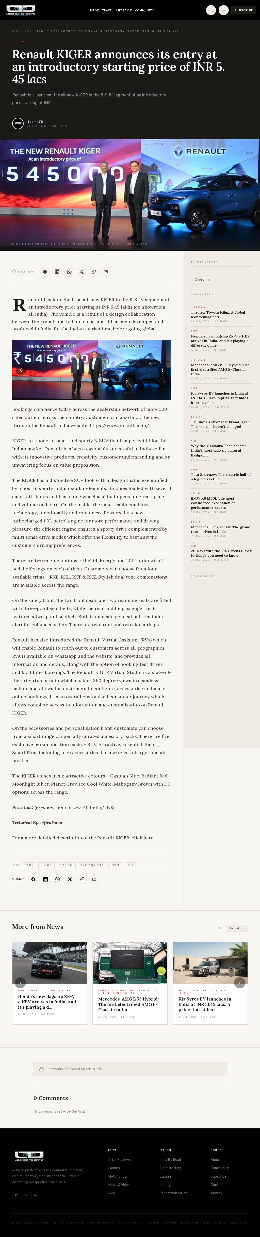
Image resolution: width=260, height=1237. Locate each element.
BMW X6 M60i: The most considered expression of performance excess (213, 503)
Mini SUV (66, 865)
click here (142, 838)
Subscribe (243, 10)
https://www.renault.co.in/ (119, 425)
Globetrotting (170, 1168)
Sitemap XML (239, 1223)
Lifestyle (124, 10)
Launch (46, 865)
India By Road (170, 1159)
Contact (217, 1185)
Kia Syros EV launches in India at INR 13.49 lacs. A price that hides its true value (219, 398)
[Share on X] (81, 272)
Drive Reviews (119, 1159)
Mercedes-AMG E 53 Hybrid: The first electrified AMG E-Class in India (220, 369)
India (29, 865)
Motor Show (117, 1176)
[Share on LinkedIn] (57, 272)
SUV (130, 865)
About (216, 1159)
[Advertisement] (222, 661)
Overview (202, 280)
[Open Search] (211, 10)
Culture (165, 1176)
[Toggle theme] (224, 10)
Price (116, 865)
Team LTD (35, 121)
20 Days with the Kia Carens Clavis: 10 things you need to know (221, 553)
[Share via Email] (106, 272)
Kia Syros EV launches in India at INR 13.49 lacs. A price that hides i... (124, 1004)
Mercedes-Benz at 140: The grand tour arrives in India (220, 529)
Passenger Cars (92, 865)
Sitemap (220, 1223)
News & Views (119, 1185)
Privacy (216, 1193)
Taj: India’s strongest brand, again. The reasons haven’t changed (221, 424)
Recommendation (173, 1193)
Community (144, 10)
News (28, 31)
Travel (107, 10)
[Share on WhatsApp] (69, 272)
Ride (111, 1193)
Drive (94, 10)
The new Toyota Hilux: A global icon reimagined (218, 314)
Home (15, 31)
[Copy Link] (94, 272)
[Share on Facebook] (45, 272)
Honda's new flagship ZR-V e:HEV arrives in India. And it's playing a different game (220, 341)
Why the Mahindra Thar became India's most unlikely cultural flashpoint (219, 450)
